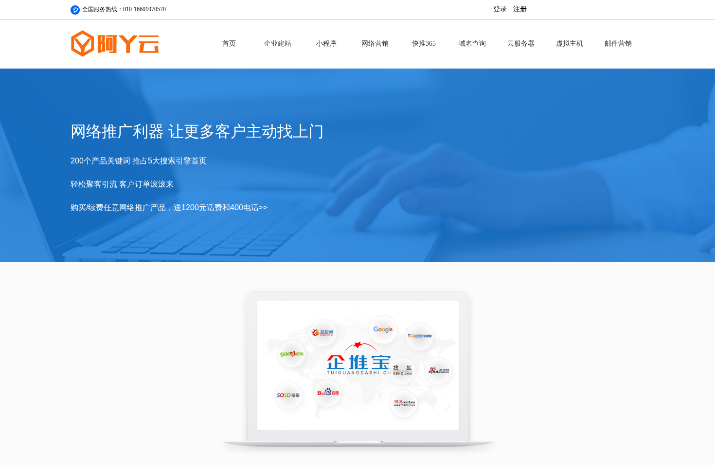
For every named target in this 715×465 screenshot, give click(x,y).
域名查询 (472, 43)
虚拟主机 (569, 43)
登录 (500, 9)
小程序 (326, 43)
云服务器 (521, 43)
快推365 (424, 43)
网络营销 (375, 43)
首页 (229, 43)
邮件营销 (618, 43)
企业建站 (277, 43)
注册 (520, 9)
